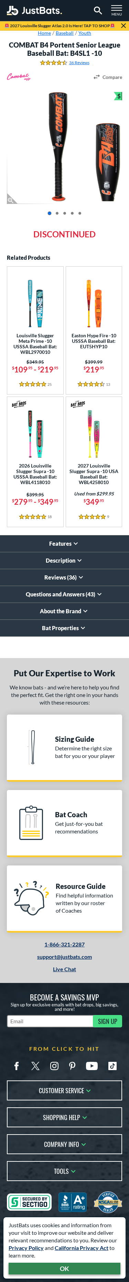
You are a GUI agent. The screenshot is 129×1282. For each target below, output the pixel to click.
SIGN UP (107, 1021)
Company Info (61, 1144)
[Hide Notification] (123, 26)
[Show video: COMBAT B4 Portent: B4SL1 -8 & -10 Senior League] (80, 213)
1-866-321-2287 (64, 944)
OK (64, 1268)
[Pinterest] (72, 1066)
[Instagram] (54, 1066)
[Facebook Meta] (16, 1066)
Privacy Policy (26, 1247)
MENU (118, 12)
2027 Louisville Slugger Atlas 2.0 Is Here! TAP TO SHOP (59, 25)
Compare (112, 77)
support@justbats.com (64, 956)
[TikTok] (112, 1066)
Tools (61, 1171)
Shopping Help (61, 1117)
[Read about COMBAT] (19, 77)
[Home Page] (34, 10)
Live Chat (64, 969)
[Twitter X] (35, 1066)
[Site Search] (97, 10)
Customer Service (61, 1090)
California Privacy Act (81, 1247)
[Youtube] (92, 1066)
